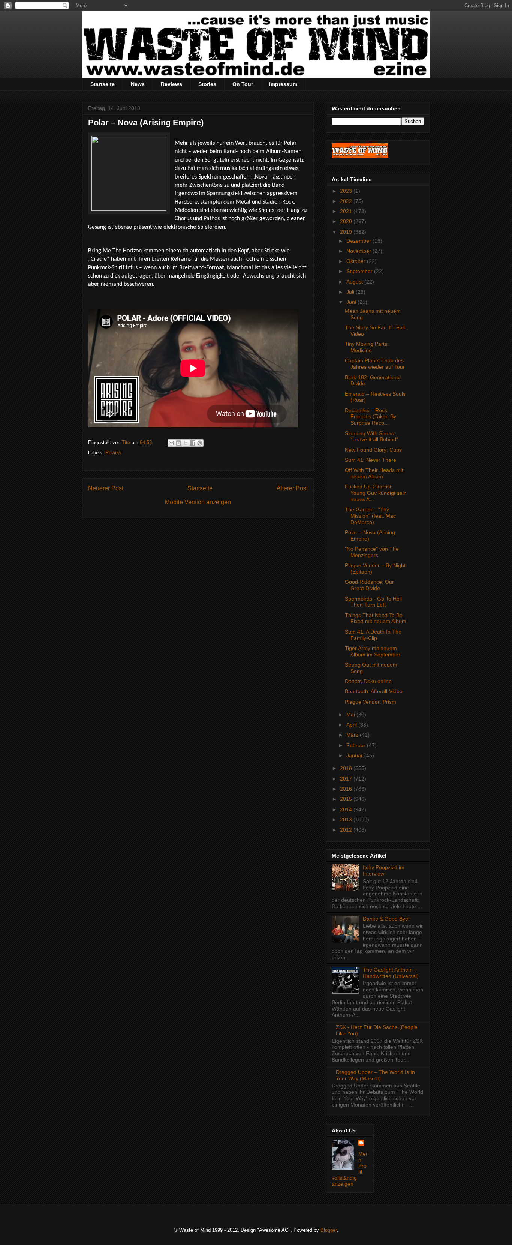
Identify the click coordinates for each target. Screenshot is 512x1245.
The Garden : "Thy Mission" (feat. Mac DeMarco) (370, 515)
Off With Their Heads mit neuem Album (374, 473)
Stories (207, 84)
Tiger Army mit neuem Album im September (372, 651)
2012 (346, 830)
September (360, 271)
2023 (346, 191)
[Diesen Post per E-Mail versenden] (171, 443)
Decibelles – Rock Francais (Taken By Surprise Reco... (370, 416)
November (359, 251)
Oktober (356, 261)
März (353, 735)
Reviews (171, 84)
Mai (351, 715)
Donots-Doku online (368, 681)
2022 (346, 201)
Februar (356, 745)
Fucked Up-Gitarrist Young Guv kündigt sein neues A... (376, 493)
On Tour (242, 84)
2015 (346, 799)
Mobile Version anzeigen (198, 502)
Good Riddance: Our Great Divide (369, 585)
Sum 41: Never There (370, 460)
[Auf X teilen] (185, 443)
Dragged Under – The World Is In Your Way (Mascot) (375, 1075)
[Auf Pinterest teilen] (200, 443)
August (355, 282)
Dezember (359, 241)
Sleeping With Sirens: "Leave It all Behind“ (371, 436)
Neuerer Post (105, 488)
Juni (352, 302)
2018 (346, 768)
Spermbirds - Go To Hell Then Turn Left (373, 602)
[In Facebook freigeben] (192, 443)
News (138, 84)
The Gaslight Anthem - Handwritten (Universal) (391, 973)
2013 (346, 820)
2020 (346, 221)
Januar (355, 755)
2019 (346, 232)
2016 (346, 789)
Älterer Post (292, 488)
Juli (351, 292)
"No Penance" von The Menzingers (372, 552)
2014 (346, 809)
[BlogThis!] (178, 443)
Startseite (102, 84)
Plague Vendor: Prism (370, 702)
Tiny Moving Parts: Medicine (367, 347)
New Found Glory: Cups (373, 450)
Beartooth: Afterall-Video (374, 691)
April (352, 725)
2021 (346, 211)
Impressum (283, 84)
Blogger (328, 1230)
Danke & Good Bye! (386, 919)
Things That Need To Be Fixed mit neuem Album (375, 618)
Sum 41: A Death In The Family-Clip (373, 635)
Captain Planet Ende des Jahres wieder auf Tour (375, 363)
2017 (346, 779)
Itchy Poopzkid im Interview (383, 870)
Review (113, 452)
